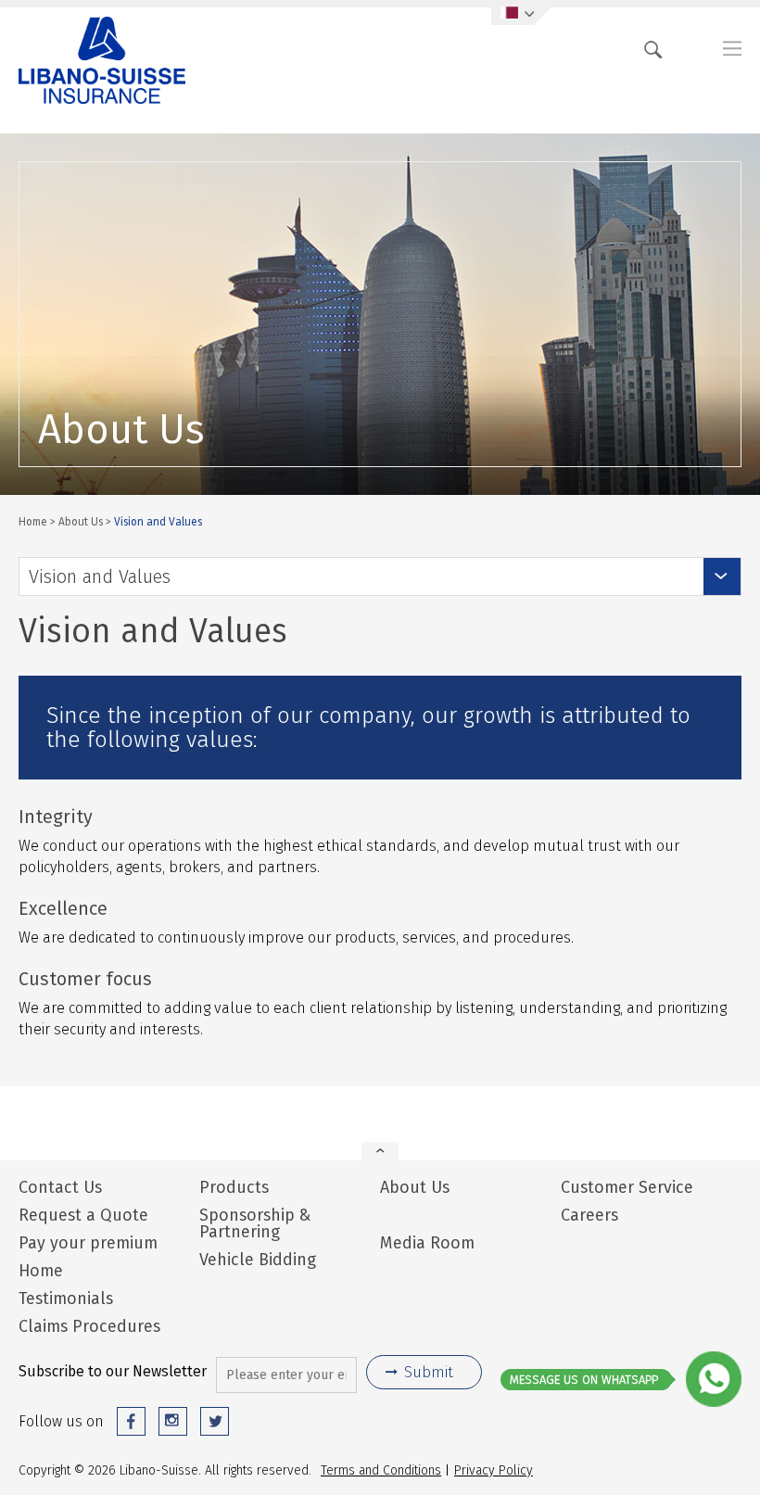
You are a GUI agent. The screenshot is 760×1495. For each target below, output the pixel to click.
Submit (428, 1372)
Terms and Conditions (381, 1470)
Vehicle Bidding (257, 1259)
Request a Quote (83, 1215)
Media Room (427, 1243)
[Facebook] (131, 1421)
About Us (80, 521)
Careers (589, 1215)
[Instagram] (172, 1421)
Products (234, 1187)
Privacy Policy (493, 1470)
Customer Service (627, 1187)
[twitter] (214, 1421)
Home (33, 521)
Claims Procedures (89, 1326)
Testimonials (66, 1298)
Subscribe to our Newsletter (113, 1371)
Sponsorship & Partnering (255, 1223)
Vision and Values (100, 576)
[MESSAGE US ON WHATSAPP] (713, 1402)
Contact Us (60, 1187)
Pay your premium (88, 1243)
